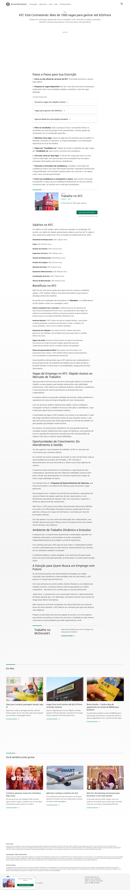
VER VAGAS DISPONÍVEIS (87, 212)
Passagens (33, 4)
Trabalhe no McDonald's (42, 631)
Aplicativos (43, 4)
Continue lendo (67, 636)
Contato (40, 883)
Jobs (56, 4)
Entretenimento (65, 4)
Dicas (51, 4)
